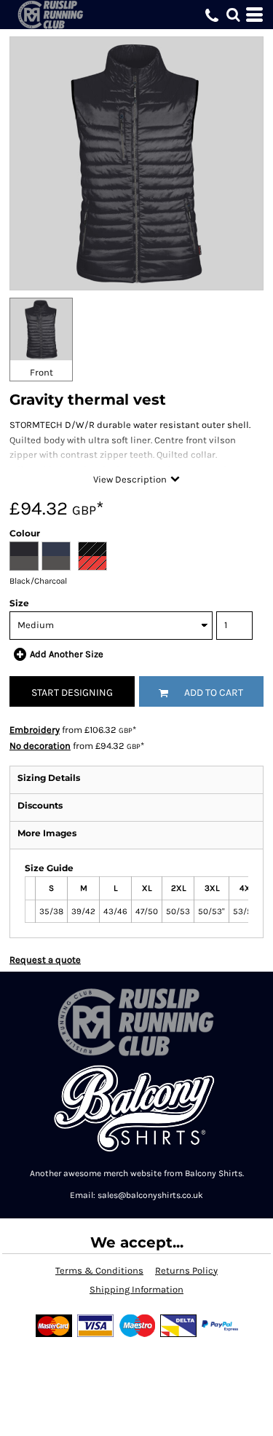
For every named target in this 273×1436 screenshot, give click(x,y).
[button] (233, 14)
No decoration (40, 745)
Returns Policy (186, 1270)
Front (41, 372)
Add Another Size (66, 653)
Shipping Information (136, 1289)
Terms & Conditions (99, 1270)
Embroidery (34, 729)
